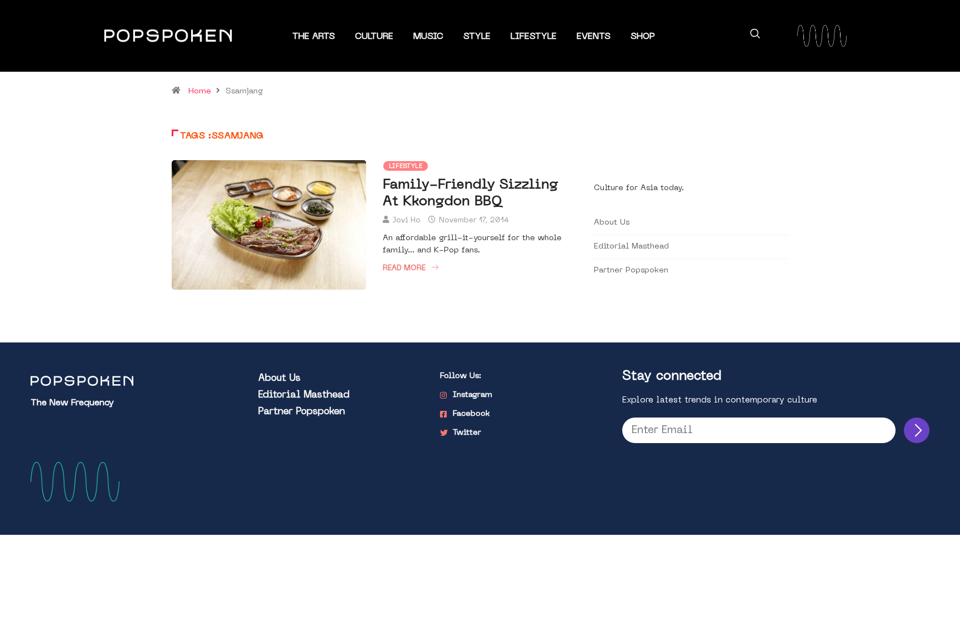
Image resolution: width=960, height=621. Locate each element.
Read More (404, 268)
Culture (374, 36)
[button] (755, 35)
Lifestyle (534, 36)
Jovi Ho (406, 220)
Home (199, 91)
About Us (611, 222)
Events (594, 36)
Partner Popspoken (631, 270)
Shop (643, 36)
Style (477, 36)
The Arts (313, 36)
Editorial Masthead (631, 246)
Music (428, 36)
